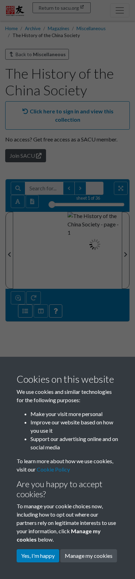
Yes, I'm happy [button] (38, 555)
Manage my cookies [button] (88, 555)
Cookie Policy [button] (53, 469)
